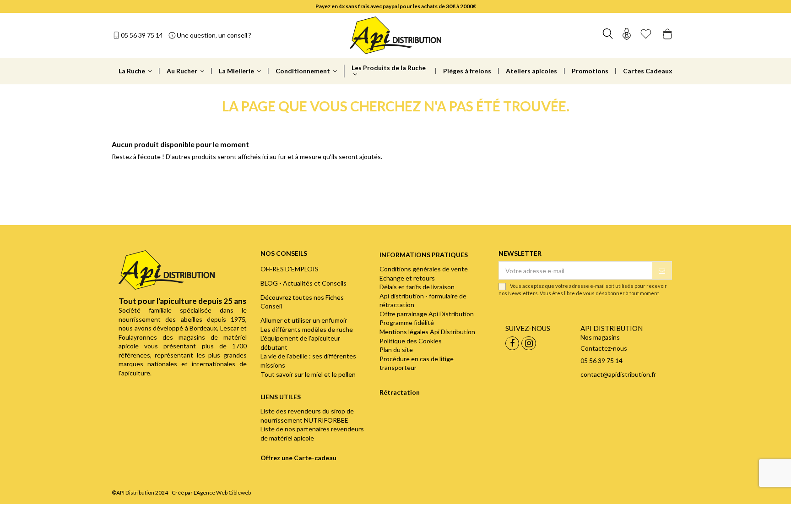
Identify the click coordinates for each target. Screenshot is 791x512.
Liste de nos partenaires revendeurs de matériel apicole (312, 433)
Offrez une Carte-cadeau (298, 458)
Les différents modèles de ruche (306, 329)
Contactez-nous (603, 348)
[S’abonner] (662, 270)
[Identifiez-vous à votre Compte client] (626, 35)
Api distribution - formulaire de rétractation (422, 300)
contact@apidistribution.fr (618, 374)
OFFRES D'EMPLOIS (289, 269)
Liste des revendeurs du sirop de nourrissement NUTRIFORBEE (307, 415)
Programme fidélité (406, 322)
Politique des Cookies (410, 341)
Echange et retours (407, 278)
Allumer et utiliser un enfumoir (303, 320)
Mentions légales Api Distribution (427, 332)
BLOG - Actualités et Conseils (303, 283)
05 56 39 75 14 (142, 35)
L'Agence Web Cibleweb (222, 492)
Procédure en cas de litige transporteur (416, 363)
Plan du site (396, 349)
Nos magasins (600, 337)
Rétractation (399, 392)
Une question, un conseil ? (214, 35)
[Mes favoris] (645, 35)
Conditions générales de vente (423, 269)
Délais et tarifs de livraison (417, 287)
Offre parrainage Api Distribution (426, 314)
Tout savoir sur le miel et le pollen (308, 374)
